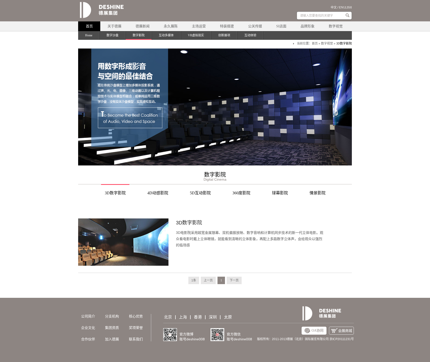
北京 (168, 317)
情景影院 (317, 193)
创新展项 (224, 35)
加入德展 (112, 339)
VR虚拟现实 (196, 35)
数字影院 (139, 35)
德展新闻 (143, 26)
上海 (183, 317)
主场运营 (199, 26)
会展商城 (345, 331)
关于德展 (114, 26)
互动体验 (250, 35)
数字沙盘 (112, 35)
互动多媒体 (166, 35)
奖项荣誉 (136, 328)
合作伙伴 (88, 339)
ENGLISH (345, 7)
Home (88, 35)
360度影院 (241, 193)
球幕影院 (280, 193)
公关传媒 (255, 26)
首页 (89, 26)
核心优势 (136, 316)
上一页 (208, 280)
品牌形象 (308, 26)
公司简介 (88, 316)
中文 (334, 7)
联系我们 (136, 339)
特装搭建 (227, 26)
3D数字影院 (344, 43)
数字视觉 (336, 26)
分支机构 (112, 316)
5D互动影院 (200, 193)
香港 (198, 317)
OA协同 (317, 330)
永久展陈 (171, 26)
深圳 (213, 317)
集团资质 (112, 328)
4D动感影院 (157, 193)
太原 (228, 317)
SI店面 (281, 26)
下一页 (234, 280)
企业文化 (88, 328)
